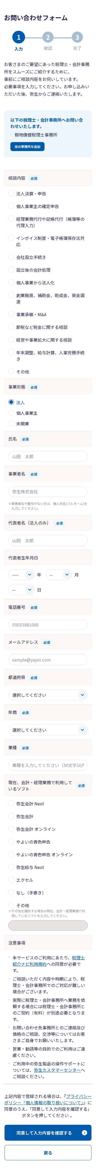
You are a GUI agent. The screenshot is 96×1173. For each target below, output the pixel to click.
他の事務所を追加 (27, 146)
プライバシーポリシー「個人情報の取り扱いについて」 (48, 1099)
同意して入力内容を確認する (44, 1133)
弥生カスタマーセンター (57, 1070)
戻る (48, 1152)
